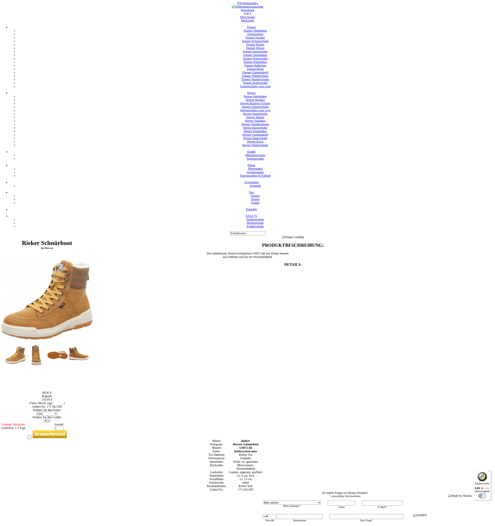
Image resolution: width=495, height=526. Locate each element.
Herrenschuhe (255, 223)
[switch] (482, 496)
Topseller (251, 209)
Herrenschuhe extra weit (255, 110)
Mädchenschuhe (255, 155)
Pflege (251, 165)
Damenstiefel (255, 34)
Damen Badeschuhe (255, 83)
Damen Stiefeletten (255, 30)
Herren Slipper (255, 117)
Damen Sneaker (255, 37)
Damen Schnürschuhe (255, 41)
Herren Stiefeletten (255, 96)
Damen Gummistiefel (255, 72)
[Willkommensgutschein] (247, 6)
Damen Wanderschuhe (255, 79)
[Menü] (488, 472)
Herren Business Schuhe (255, 103)
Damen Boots (255, 69)
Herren (251, 93)
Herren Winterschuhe (255, 145)
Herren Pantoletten (255, 131)
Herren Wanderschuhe (255, 124)
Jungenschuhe (255, 158)
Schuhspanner (255, 172)
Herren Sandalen (255, 120)
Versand (59, 403)
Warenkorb (247, 10)
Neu (251, 192)
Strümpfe (255, 185)
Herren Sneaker (255, 100)
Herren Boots (255, 141)
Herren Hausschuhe (255, 127)
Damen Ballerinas (255, 65)
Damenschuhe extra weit (255, 86)
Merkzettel (247, 20)
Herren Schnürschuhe (255, 106)
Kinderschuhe (255, 226)
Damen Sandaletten (255, 55)
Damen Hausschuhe (255, 58)
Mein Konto (247, 17)
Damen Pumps (255, 44)
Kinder (251, 151)
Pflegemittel (255, 168)
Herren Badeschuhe (255, 138)
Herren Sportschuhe (255, 113)
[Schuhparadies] (247, 3)
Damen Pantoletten (255, 62)
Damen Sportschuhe (255, 51)
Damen (251, 27)
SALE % (251, 216)
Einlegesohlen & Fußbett (255, 175)
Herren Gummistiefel (255, 134)
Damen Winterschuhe (255, 76)
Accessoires (251, 182)
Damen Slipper (255, 48)
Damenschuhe (255, 219)
